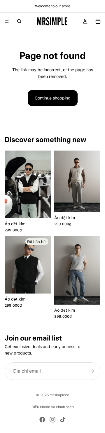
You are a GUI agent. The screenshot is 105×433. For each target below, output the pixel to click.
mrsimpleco (59, 395)
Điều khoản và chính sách (53, 407)
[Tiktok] (62, 419)
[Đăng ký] (91, 371)
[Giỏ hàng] (98, 21)
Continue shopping (53, 97)
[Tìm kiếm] (19, 21)
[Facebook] (42, 419)
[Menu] (6, 21)
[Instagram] (52, 419)
